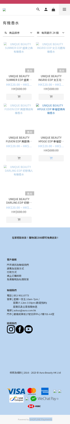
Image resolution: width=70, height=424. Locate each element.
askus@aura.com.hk (25, 310)
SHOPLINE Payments (40, 419)
